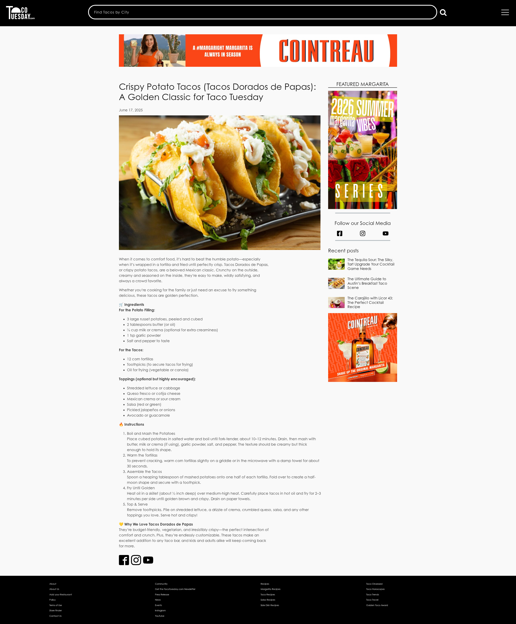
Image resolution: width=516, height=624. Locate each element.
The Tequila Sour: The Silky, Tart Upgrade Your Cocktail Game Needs (370, 264)
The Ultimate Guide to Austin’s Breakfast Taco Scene (367, 283)
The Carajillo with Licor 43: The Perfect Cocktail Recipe (370, 302)
